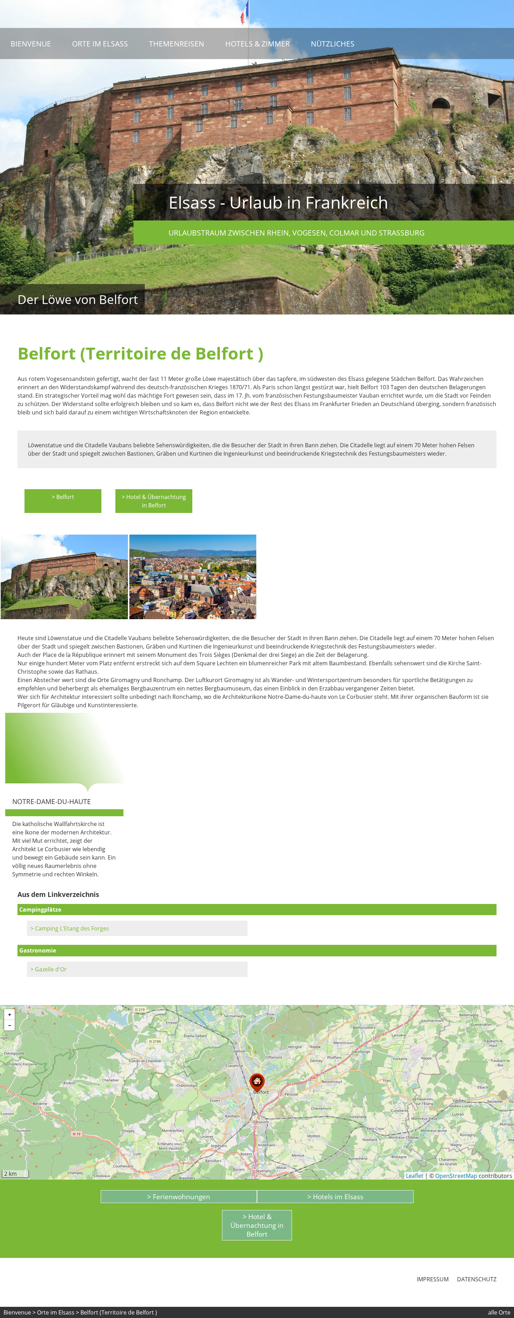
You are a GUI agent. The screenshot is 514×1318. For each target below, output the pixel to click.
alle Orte (499, 1312)
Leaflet (414, 1176)
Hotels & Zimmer (257, 43)
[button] (257, 1083)
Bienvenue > (19, 1312)
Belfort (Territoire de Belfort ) (118, 1312)
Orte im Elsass (100, 43)
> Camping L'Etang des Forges (69, 928)
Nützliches (333, 43)
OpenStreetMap (456, 1176)
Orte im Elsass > (58, 1312)
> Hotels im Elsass (335, 1196)
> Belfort (63, 497)
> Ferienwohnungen (178, 1196)
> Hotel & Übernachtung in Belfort (154, 501)
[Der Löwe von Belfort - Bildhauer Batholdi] (64, 577)
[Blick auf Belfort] (193, 577)
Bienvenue (30, 43)
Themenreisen (176, 43)
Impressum (433, 1279)
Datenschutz (477, 1279)
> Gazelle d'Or (48, 969)
